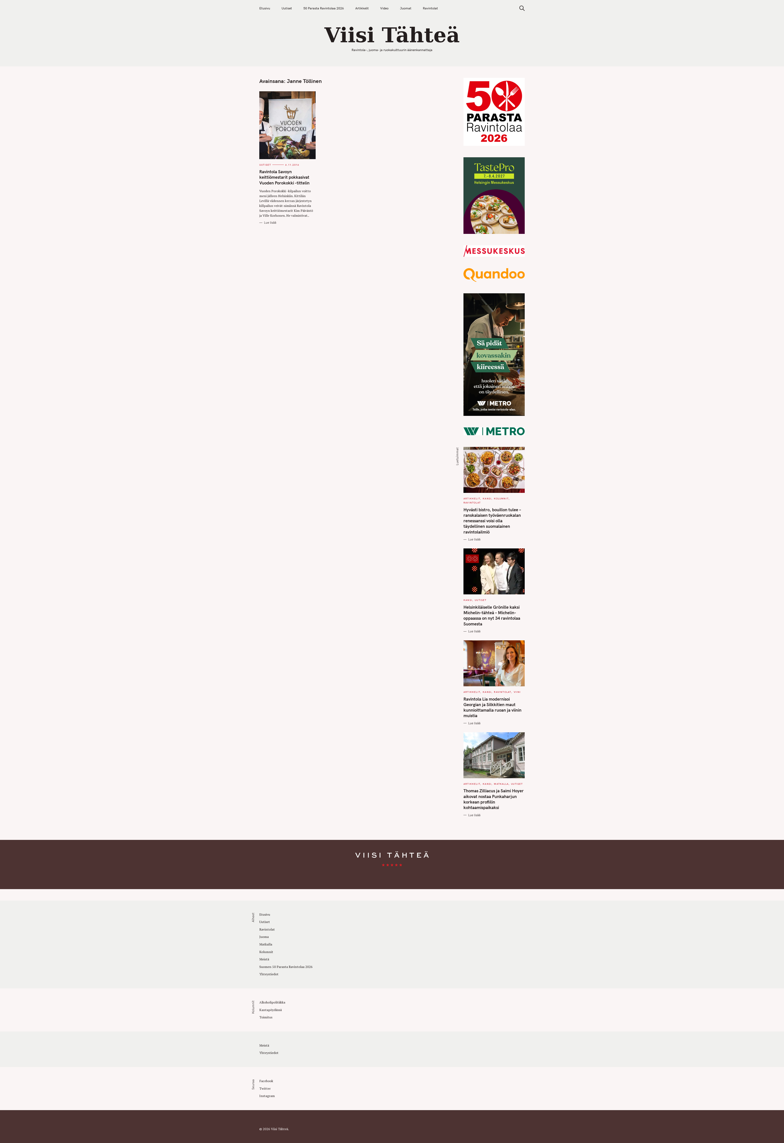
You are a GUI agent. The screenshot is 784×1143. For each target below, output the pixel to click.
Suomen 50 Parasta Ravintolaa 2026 (286, 966)
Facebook (266, 1081)
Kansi (487, 498)
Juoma (264, 936)
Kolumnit (501, 498)
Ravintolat (430, 8)
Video (384, 8)
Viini (517, 691)
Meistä (264, 959)
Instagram (267, 1096)
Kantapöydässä (270, 1010)
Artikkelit (362, 8)
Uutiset (287, 8)
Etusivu (264, 8)
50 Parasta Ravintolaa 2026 (323, 8)
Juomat (405, 8)
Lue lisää (270, 222)
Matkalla (501, 783)
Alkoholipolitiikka (272, 1002)
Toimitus (265, 1017)
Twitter (265, 1088)
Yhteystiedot (268, 974)
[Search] (521, 8)
